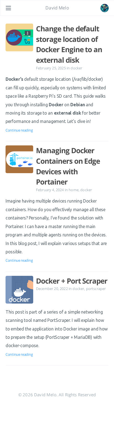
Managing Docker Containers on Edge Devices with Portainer (68, 166)
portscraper (96, 288)
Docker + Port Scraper (71, 281)
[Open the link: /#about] (104, 8)
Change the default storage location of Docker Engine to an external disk (69, 44)
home (74, 189)
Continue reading (19, 130)
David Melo (57, 8)
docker (76, 67)
